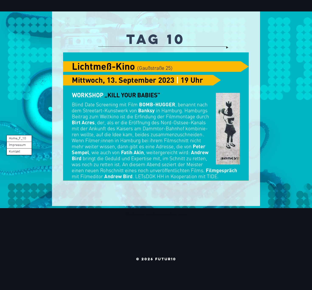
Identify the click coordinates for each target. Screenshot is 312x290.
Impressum (17, 145)
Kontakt (14, 152)
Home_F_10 (17, 138)
